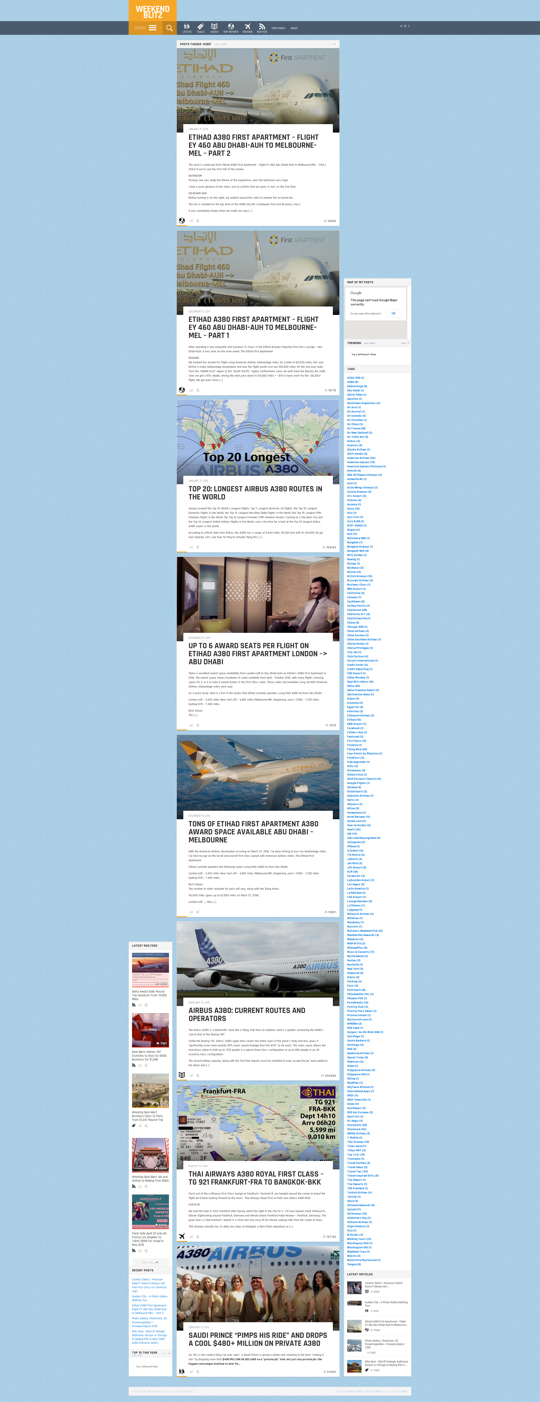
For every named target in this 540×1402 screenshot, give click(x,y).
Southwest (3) (356, 1108)
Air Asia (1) (354, 407)
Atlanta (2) (354, 500)
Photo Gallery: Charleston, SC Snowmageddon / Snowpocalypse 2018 (149, 1322)
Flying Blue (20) (357, 749)
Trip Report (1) (356, 1180)
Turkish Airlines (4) (359, 1193)
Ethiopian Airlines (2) (360, 715)
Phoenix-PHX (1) (357, 998)
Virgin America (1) (358, 1226)
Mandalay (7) (355, 922)
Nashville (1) (355, 965)
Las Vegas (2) (355, 884)
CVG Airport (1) (356, 673)
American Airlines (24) (361, 458)
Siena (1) (352, 1066)
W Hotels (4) (355, 1235)
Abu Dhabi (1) (355, 390)
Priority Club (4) (357, 1007)
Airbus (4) (353, 441)
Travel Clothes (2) (358, 1163)
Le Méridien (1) (356, 893)
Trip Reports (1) (357, 1184)
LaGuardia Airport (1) (360, 880)
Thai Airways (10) (358, 1142)
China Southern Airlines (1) (364, 639)
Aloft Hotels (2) (357, 454)
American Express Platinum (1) (366, 466)
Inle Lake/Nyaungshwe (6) (364, 838)
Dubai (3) (353, 699)
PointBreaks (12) (357, 1003)
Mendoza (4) (355, 939)
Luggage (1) (354, 910)
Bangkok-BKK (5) (358, 551)
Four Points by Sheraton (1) (364, 753)
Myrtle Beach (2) (357, 956)
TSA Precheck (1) (357, 1188)
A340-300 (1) (355, 378)
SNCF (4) (352, 1095)
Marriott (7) (354, 927)
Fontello (379, 1391)
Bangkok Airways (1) (360, 547)
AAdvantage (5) (357, 386)
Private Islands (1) (359, 1015)
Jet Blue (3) (354, 863)
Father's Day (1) (357, 732)
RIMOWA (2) (354, 1024)
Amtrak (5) (354, 471)
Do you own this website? (366, 313)
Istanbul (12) (355, 851)
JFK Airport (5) (356, 867)
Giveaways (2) (356, 770)
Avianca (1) (354, 504)
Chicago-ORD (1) (357, 627)
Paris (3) (352, 986)
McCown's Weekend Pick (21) (365, 931)
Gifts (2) (352, 766)
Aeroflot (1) (354, 399)
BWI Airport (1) (356, 589)
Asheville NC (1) (357, 479)
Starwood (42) (356, 1129)
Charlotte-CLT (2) (358, 614)
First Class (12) (356, 741)
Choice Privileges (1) (360, 648)
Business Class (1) (358, 585)
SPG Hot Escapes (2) (360, 1112)
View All (148, 1262)
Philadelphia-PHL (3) (360, 994)
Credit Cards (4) (357, 665)
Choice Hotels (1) (358, 644)
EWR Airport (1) (356, 724)
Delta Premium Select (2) (363, 690)
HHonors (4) (355, 804)
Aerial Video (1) (356, 395)
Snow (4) (353, 1104)
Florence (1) (354, 745)
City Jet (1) (354, 652)
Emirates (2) (355, 711)
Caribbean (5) (356, 601)
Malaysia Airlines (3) (360, 914)
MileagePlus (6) (357, 948)
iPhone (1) (353, 846)
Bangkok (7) (355, 542)
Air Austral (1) (356, 412)
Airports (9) (354, 445)
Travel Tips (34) (357, 1171)
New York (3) (355, 969)
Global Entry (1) (357, 775)
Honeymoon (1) (356, 813)
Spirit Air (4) (355, 1117)
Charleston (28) (357, 610)
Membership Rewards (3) (363, 935)
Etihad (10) (354, 720)
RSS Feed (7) (355, 1028)
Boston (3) (354, 572)
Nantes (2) (353, 960)
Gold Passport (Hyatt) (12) (364, 779)
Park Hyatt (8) (356, 990)
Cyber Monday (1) (358, 677)
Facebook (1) (355, 728)
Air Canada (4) (356, 416)
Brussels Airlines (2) (360, 580)
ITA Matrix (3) (356, 855)
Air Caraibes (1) (357, 420)
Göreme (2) (354, 787)
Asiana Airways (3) (359, 492)
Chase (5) (353, 623)
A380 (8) (352, 382)
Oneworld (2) (355, 973)
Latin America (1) (358, 889)
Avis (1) (351, 513)
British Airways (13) (359, 576)
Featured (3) (355, 737)
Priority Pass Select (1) (362, 1011)
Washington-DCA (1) (360, 1243)
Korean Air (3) (356, 876)
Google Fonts (354, 1391)
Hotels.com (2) (356, 821)
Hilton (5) (353, 808)
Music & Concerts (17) (360, 952)
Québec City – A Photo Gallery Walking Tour (149, 1298)
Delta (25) (353, 686)
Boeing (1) (353, 559)
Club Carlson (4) (357, 656)
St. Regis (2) (355, 1121)
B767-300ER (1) (357, 525)
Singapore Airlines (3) (361, 1070)
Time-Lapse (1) (356, 1146)
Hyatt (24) (354, 829)
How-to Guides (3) (359, 825)
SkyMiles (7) (355, 1083)
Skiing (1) (353, 1079)
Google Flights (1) (358, 783)
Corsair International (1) (362, 661)
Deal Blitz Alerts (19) (360, 682)
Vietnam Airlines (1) (359, 1222)
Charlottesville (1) (358, 618)
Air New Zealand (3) (359, 433)
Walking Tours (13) (359, 1239)
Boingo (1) (353, 563)
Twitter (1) (354, 1197)
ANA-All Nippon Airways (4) (364, 475)
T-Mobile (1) (354, 1138)
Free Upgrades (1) (358, 762)
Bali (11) (352, 534)
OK (394, 313)
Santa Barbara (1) (358, 1041)
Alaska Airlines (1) (358, 450)
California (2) (355, 593)
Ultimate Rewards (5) (361, 1205)
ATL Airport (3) (356, 496)
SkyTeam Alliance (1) (360, 1087)
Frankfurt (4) (355, 758)
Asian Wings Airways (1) (362, 487)
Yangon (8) (354, 1264)
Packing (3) (354, 981)
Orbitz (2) (353, 977)
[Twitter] (401, 26)
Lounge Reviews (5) (359, 901)
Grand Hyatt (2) (357, 791)
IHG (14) (352, 834)
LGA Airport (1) (356, 897)
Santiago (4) (355, 1045)
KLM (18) (352, 872)
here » (404, 1391)
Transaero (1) (355, 1159)
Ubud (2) (352, 1201)
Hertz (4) (353, 800)
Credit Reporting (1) (360, 669)
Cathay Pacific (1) (358, 606)
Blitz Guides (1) (357, 555)
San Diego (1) (355, 1036)
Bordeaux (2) (355, 568)
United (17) (354, 1209)
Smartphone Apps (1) (360, 1091)
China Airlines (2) (358, 631)
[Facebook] (409, 26)
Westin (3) (353, 1256)
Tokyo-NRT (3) (356, 1150)
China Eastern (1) (358, 635)
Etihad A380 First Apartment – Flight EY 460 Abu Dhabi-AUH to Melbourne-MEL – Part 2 (150, 1309)
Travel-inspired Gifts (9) (363, 1176)
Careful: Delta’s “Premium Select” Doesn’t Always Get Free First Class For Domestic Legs (149, 1285)
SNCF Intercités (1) (359, 1100)
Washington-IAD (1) (359, 1247)
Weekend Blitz (153, 12)
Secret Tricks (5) (357, 1057)
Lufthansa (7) (356, 905)
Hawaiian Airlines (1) (360, 796)
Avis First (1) (355, 517)
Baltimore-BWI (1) (358, 538)
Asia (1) (352, 483)
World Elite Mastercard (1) (364, 1260)
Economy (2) (355, 703)
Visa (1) (351, 1231)
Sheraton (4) (355, 1062)
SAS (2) (351, 1049)
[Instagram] (405, 26)
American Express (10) (361, 462)
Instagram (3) (356, 842)
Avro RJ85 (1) (355, 521)
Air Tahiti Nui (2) (357, 437)
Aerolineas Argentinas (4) (363, 403)
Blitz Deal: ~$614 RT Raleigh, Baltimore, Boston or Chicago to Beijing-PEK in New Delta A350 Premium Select (149, 1337)
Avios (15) (353, 509)
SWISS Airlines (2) (358, 1133)
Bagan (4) (353, 530)
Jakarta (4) (354, 859)
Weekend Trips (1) (358, 1252)
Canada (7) (354, 597)
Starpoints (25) (357, 1125)
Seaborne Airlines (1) (360, 1053)
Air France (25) (356, 428)
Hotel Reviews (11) (358, 817)
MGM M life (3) (356, 943)
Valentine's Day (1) (359, 1218)
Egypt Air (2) (355, 707)
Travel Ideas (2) (357, 1167)
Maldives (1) (355, 918)
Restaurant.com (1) (359, 1019)
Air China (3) (355, 424)
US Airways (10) (357, 1214)
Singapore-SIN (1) (358, 1074)
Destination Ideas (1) (360, 694)
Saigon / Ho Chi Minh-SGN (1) (365, 1032)
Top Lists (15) (356, 1155)
